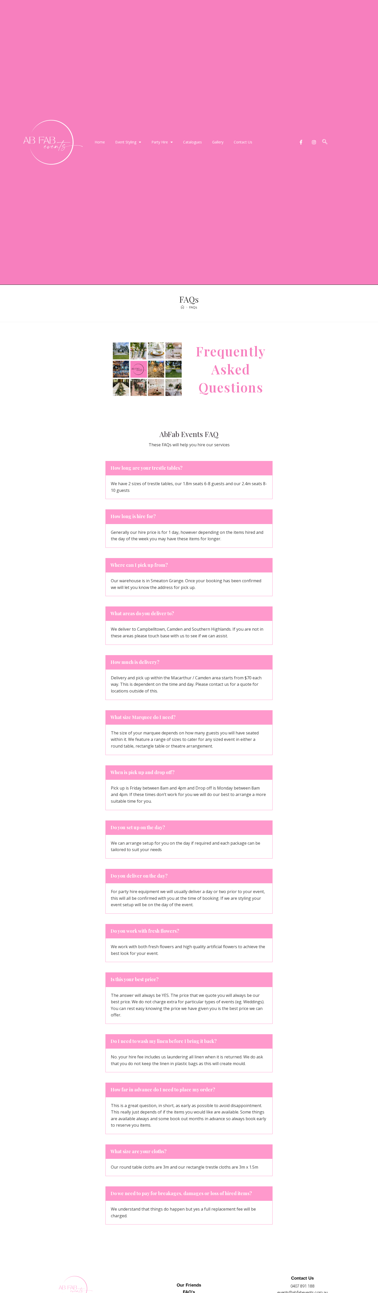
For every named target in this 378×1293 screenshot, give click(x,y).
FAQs (193, 307)
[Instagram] (314, 142)
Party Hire (159, 142)
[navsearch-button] (325, 142)
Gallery (217, 142)
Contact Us (243, 142)
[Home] (182, 307)
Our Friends (189, 1285)
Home (100, 142)
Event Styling (125, 142)
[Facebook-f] (301, 142)
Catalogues (192, 142)
